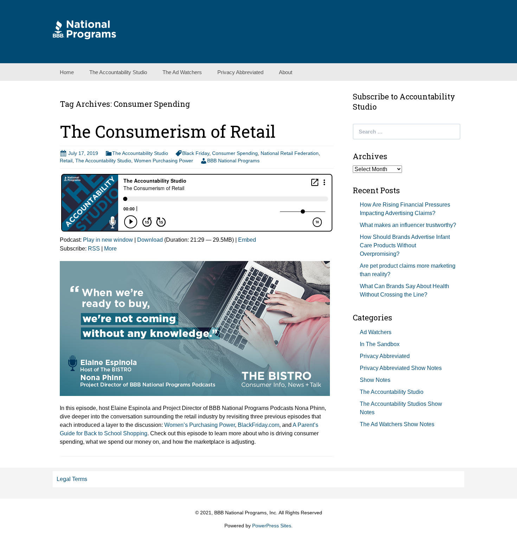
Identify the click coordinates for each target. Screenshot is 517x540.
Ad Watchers (375, 332)
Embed (247, 240)
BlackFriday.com (258, 425)
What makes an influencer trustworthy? (408, 225)
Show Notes (375, 380)
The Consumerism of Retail (168, 131)
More (110, 249)
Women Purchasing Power (163, 160)
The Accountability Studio (118, 72)
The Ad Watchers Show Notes (397, 424)
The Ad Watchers (182, 72)
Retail (66, 160)
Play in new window (108, 240)
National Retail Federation (290, 153)
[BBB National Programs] (84, 29)
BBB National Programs (233, 160)
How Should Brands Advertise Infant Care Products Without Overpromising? (405, 245)
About (285, 72)
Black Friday (195, 153)
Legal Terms (72, 479)
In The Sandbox (380, 344)
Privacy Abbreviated (240, 72)
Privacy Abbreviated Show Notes (401, 368)
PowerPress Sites (271, 525)
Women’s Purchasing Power (199, 425)
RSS (94, 249)
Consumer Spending (235, 153)
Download (150, 240)
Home (67, 72)
